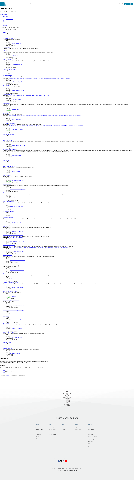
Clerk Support (6, 160)
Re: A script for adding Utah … (17, 64)
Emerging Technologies (26, 125)
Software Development (75, 115)
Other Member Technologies (9, 123)
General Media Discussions (9, 332)
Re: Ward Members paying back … (17, 189)
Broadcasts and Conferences (9, 245)
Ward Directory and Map (18, 78)
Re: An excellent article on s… (16, 155)
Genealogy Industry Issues (64, 115)
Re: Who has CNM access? (16, 222)
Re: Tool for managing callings (16, 81)
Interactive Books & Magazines (76, 125)
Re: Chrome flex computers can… (17, 119)
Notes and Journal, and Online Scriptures (47, 78)
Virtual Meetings (6, 47)
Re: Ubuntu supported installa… (17, 305)
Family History (6, 113)
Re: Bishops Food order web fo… (17, 90)
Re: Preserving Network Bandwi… (17, 260)
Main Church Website (7, 75)
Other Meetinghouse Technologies (10, 291)
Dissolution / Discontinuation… (17, 206)
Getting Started (6, 316)
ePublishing (55, 125)
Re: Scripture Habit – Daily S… (17, 129)
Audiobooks (61, 125)
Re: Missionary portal (14, 109)
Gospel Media (28, 95)
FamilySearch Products (14, 115)
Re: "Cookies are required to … (17, 99)
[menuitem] (9, 19)
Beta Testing (67, 78)
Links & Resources (7, 59)
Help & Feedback (7, 342)
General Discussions (7, 140)
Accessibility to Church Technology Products (42, 125)
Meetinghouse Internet (8, 217)
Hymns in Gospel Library (15, 353)
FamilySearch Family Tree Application (27, 115)
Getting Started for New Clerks (10, 166)
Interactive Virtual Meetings (15, 247)
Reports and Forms (7, 175)
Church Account (6, 103)
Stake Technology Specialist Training (11, 300)
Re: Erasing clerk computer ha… (17, 231)
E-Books (66, 125)
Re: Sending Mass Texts (15, 171)
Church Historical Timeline (15, 125)
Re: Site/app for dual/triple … (16, 43)
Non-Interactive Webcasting (27, 247)
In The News (6, 50)
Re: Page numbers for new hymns (17, 145)
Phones (4, 273)
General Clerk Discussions (9, 201)
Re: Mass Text (13, 296)
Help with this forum (7, 348)
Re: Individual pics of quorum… (17, 337)
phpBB (7, 375)
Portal (11, 278)
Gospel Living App (20, 95)
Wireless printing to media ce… (17, 241)
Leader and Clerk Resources (31, 78)
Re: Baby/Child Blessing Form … (17, 180)
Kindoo (4, 263)
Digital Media (6, 323)
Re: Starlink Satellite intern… (16, 55)
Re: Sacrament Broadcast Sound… (17, 251)
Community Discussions (8, 134)
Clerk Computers (6, 226)
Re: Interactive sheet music (16, 328)
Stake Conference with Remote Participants (43, 247)
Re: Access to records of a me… (17, 319)
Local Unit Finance (7, 184)
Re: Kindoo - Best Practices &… (17, 270)
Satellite (55, 247)
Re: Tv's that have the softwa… (17, 287)
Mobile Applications (7, 94)
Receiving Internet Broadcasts (64, 247)
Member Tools (35, 95)
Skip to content (3, 14)
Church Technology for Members (10, 69)
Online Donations (60, 78)
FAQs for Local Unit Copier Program (16, 237)
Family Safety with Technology (10, 149)
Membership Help (7, 192)
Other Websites (6, 85)
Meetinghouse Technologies (9, 211)
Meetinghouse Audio (7, 255)
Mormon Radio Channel (44, 95)
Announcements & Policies (9, 38)
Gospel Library (12, 95)
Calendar (11, 78)
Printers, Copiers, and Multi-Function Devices (13, 235)
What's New (5, 32)
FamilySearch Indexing (42, 115)
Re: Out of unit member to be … (17, 197)
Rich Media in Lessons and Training (11, 282)
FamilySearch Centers (53, 115)
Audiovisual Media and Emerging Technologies (13, 310)
